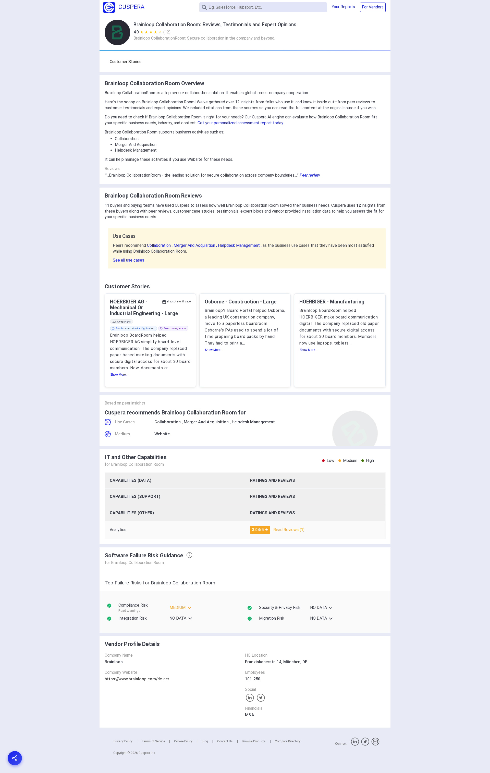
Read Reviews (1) (288, 529)
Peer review (310, 175)
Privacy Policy (123, 741)
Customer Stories (125, 61)
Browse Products (254, 741)
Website (162, 434)
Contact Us (225, 741)
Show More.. (118, 374)
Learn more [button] (419, 742)
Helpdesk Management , (240, 245)
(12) (166, 32)
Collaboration (167, 422)
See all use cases (128, 260)
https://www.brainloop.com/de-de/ (137, 679)
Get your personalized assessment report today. (241, 122)
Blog (205, 741)
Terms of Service (153, 741)
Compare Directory (287, 741)
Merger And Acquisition (206, 422)
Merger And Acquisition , (196, 245)
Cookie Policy (183, 741)
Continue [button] (437, 756)
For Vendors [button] (373, 7)
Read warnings (129, 610)
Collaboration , (160, 245)
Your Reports (343, 6)
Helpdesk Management (253, 422)
